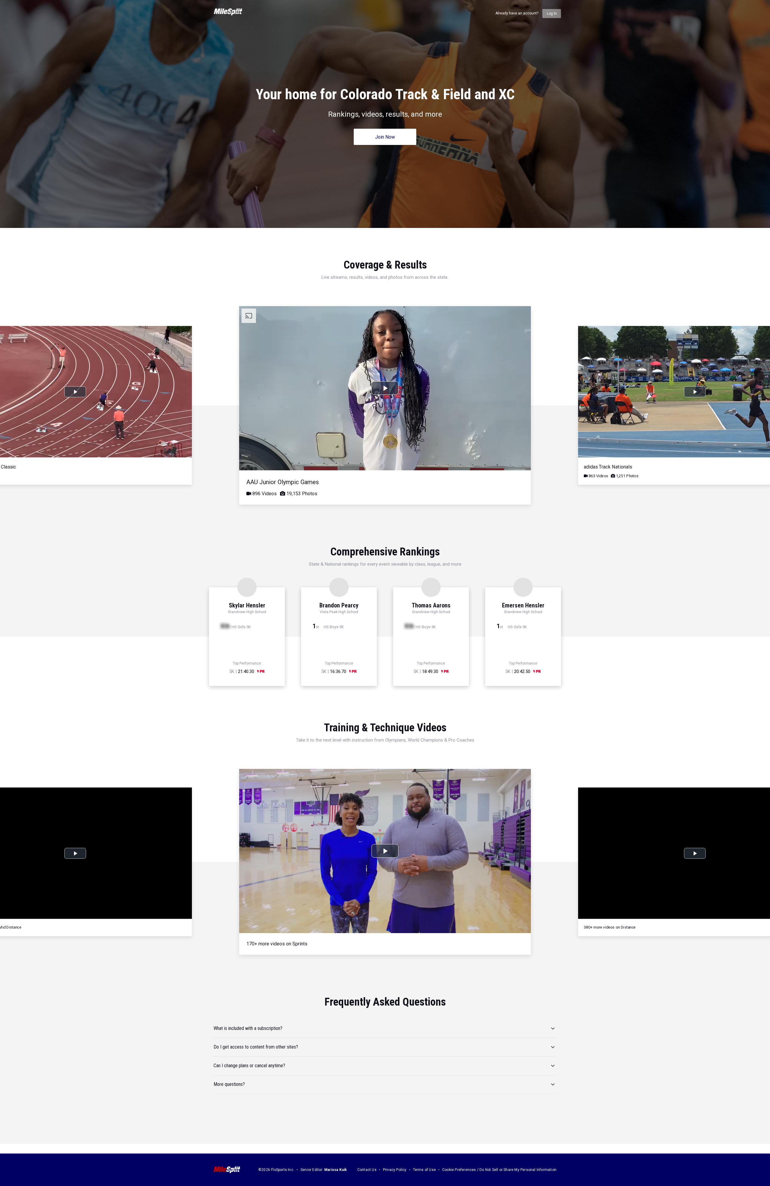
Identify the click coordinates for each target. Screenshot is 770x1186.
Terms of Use (424, 1170)
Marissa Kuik (335, 1170)
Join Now (385, 137)
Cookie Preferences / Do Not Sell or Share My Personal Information (499, 1170)
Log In (552, 13)
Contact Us (367, 1170)
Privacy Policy (395, 1170)
